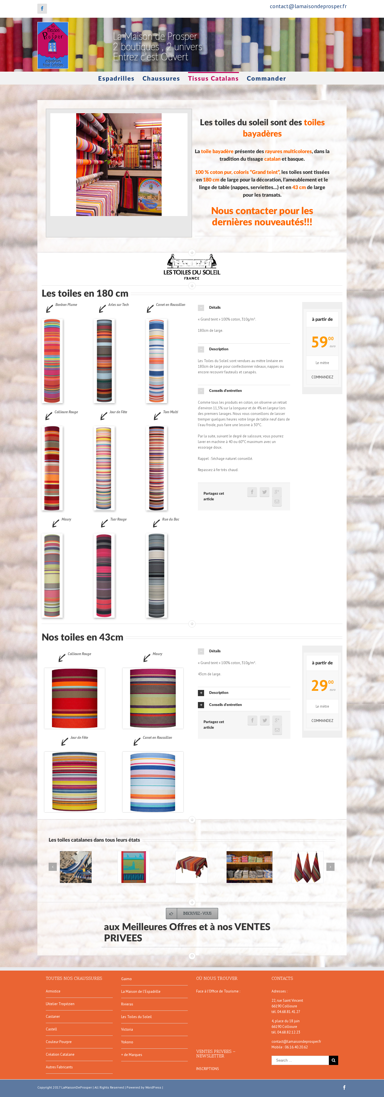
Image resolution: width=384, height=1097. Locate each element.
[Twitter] (264, 492)
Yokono (127, 1042)
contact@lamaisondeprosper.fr (308, 6)
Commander (266, 79)
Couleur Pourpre (59, 1041)
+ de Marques (131, 1054)
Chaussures (161, 79)
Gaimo (126, 978)
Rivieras (127, 1004)
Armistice (53, 991)
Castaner (53, 1016)
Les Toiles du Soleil (136, 1016)
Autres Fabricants (59, 1067)
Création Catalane (60, 1054)
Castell (51, 1029)
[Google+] (277, 492)
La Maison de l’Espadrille (141, 991)
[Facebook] (42, 8)
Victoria (127, 1029)
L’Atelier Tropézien (60, 1003)
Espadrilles (116, 79)
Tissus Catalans (213, 79)
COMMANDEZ (322, 377)
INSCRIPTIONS (207, 1068)
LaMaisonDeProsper (76, 1087)
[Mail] (277, 501)
